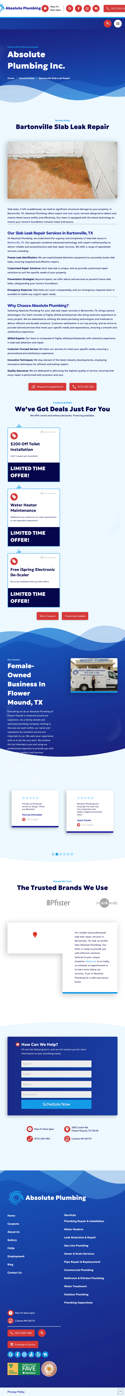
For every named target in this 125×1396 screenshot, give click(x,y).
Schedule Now (56, 1104)
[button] (107, 24)
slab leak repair (71, 213)
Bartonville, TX (15, 242)
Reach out (91, 961)
